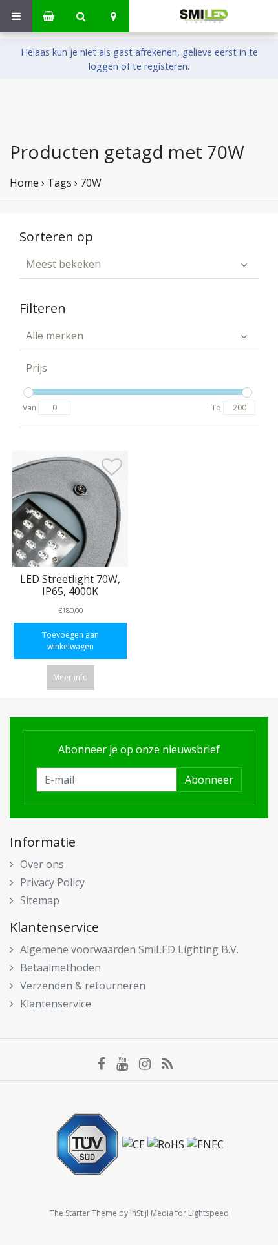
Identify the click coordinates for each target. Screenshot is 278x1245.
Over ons (42, 864)
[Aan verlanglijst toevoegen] (112, 470)
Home (24, 183)
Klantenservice (55, 1004)
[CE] (134, 1143)
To (216, 407)
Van (29, 407)
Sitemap (39, 900)
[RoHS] (167, 1143)
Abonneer (209, 780)
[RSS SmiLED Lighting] (171, 1063)
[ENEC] (205, 1143)
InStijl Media (151, 1213)
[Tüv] (88, 1143)
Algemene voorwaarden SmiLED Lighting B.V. (129, 949)
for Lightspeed (202, 1213)
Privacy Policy (52, 882)
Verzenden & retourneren (82, 985)
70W (91, 183)
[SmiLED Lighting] (203, 16)
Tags (59, 183)
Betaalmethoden (60, 967)
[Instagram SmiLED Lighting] (150, 1063)
